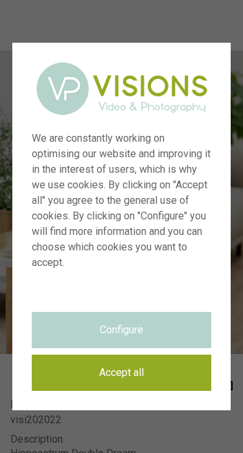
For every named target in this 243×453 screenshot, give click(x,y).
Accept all (121, 372)
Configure (121, 330)
